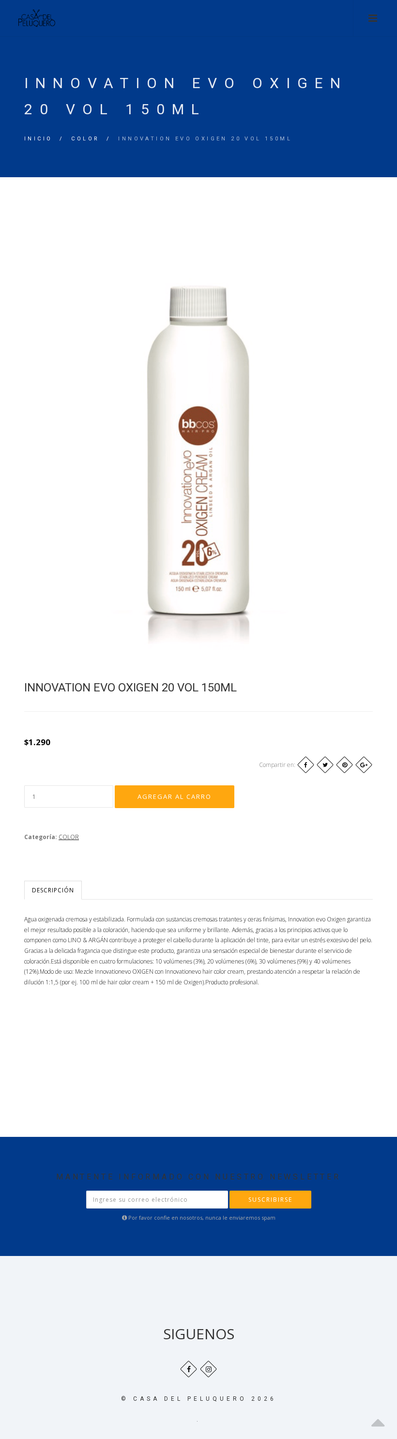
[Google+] (364, 765)
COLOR (85, 139)
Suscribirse (270, 1199)
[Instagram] (208, 1369)
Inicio (38, 139)
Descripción (53, 890)
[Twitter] (325, 765)
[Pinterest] (344, 765)
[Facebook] (306, 765)
